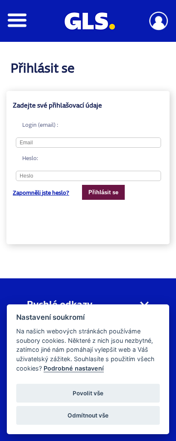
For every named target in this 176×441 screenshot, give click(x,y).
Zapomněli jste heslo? (41, 192)
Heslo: (25, 158)
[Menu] (17, 24)
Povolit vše (88, 393)
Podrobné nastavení (74, 368)
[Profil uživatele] (158, 27)
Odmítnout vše (88, 415)
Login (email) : (25, 124)
